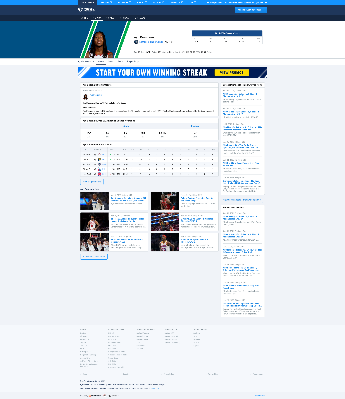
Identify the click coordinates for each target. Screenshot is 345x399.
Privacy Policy (169, 374)
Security (126, 374)
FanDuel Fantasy (143, 333)
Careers (86, 374)
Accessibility (85, 358)
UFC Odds (112, 364)
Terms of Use (213, 374)
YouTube (196, 342)
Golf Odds (112, 361)
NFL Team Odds (114, 336)
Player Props (133, 61)
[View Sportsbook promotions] (172, 72)
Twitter (195, 336)
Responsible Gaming (88, 355)
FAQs (82, 349)
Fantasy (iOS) (170, 333)
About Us (83, 346)
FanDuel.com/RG (158, 385)
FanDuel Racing (142, 336)
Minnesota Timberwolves (151, 42)
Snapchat (196, 346)
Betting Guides (85, 352)
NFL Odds (111, 333)
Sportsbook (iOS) (171, 339)
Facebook (196, 333)
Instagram (196, 339)
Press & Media (258, 374)
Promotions (84, 339)
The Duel (140, 349)
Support (83, 342)
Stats (120, 61)
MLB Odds (112, 346)
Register (83, 333)
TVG (138, 342)
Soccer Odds (113, 358)
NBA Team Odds (114, 342)
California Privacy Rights (89, 361)
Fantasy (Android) (171, 336)
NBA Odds (112, 339)
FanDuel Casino (142, 339)
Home (101, 61)
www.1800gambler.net (257, 2)
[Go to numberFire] (90, 395)
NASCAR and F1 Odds (116, 367)
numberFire (141, 346)
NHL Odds (112, 349)
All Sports (83, 336)
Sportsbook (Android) (172, 342)
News (110, 61)
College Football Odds (116, 352)
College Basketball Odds (117, 355)
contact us (155, 388)
